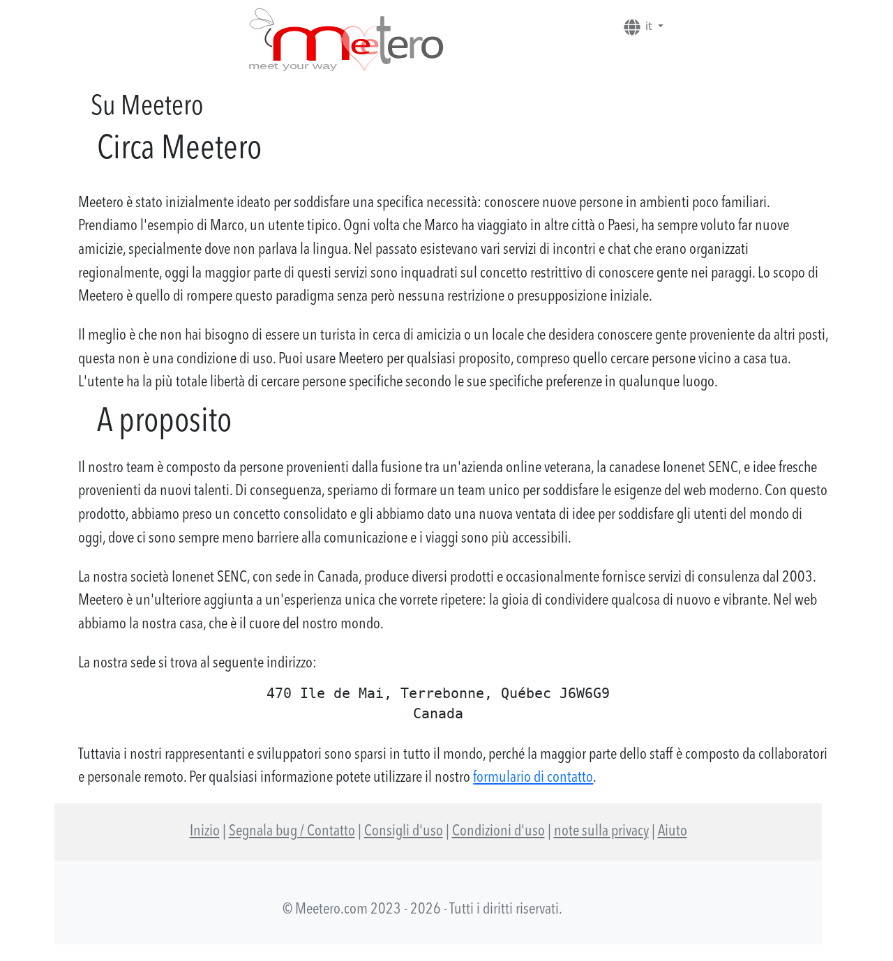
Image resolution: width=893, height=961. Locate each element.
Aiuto (672, 831)
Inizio (205, 831)
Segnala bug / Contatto (292, 831)
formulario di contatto (533, 777)
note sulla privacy (601, 831)
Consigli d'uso (403, 831)
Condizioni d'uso (498, 831)
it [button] (649, 25)
